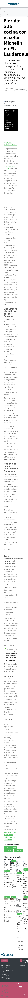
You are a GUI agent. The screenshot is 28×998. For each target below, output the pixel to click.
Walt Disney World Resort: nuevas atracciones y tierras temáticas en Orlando (8, 911)
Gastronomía (18, 850)
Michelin (13, 847)
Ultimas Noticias (3, 968)
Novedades (14, 861)
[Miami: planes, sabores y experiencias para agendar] (6, 867)
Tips (26, 12)
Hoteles (8, 965)
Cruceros (8, 968)
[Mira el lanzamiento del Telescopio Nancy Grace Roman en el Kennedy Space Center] (25, 866)
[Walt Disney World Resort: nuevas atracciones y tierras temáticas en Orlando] (6, 899)
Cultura (8, 978)
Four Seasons (8, 850)
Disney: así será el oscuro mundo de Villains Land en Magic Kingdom (13, 876)
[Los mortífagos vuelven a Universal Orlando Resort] (18, 868)
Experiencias (4, 977)
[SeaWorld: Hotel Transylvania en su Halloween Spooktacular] (12, 899)
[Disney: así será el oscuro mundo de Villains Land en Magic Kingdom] (12, 862)
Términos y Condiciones (4, 995)
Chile (22, 12)
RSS (20, 987)
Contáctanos (20, 984)
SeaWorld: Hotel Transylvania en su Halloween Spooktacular (15, 906)
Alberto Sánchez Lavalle (10, 144)
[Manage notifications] (24, 995)
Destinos (11, 12)
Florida (7, 847)
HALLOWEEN (21, 873)
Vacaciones (17, 12)
